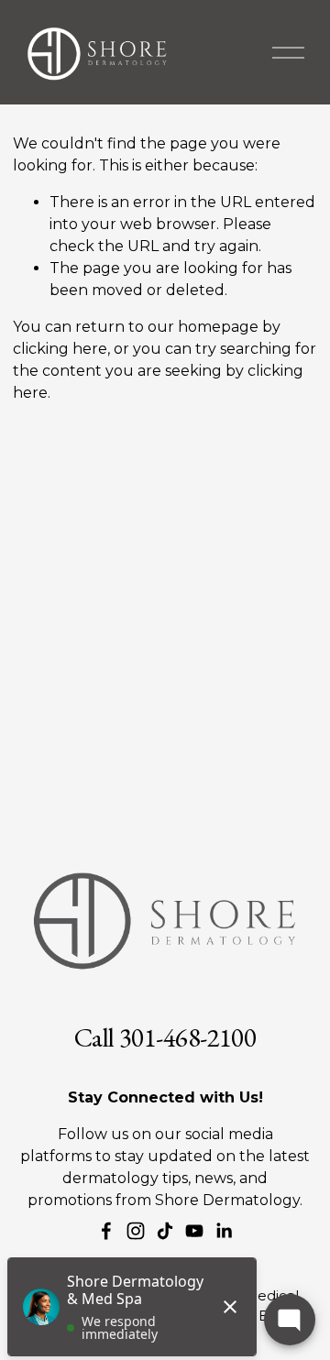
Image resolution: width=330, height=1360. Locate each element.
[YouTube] (194, 1231)
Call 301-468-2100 (165, 1038)
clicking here (60, 348)
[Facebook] (106, 1231)
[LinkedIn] (223, 1231)
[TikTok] (165, 1231)
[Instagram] (135, 1231)
